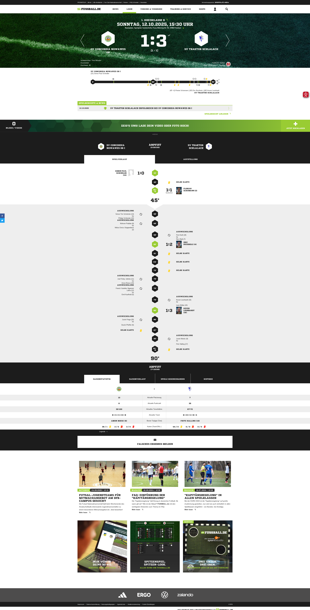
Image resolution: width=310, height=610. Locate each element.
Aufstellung (190, 159)
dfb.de (89, 2)
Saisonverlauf (137, 379)
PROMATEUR (82, 2)
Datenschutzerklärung (93, 604)
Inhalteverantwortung (134, 604)
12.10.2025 (84, 108)
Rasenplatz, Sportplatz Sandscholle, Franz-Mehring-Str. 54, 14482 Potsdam (153, 28)
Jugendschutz (121, 604)
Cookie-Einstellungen (148, 604)
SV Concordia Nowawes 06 (108, 51)
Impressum (81, 604)
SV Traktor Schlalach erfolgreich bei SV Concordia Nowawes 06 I (151, 108)
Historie (208, 379)
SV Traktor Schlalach (201, 49)
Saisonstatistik (102, 379)
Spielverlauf (119, 159)
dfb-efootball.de (97, 2)
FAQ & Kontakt (134, 2)
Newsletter (143, 2)
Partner (126, 2)
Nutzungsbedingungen (108, 604)
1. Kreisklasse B (153, 20)
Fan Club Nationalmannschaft (113, 2)
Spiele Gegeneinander (173, 379)
